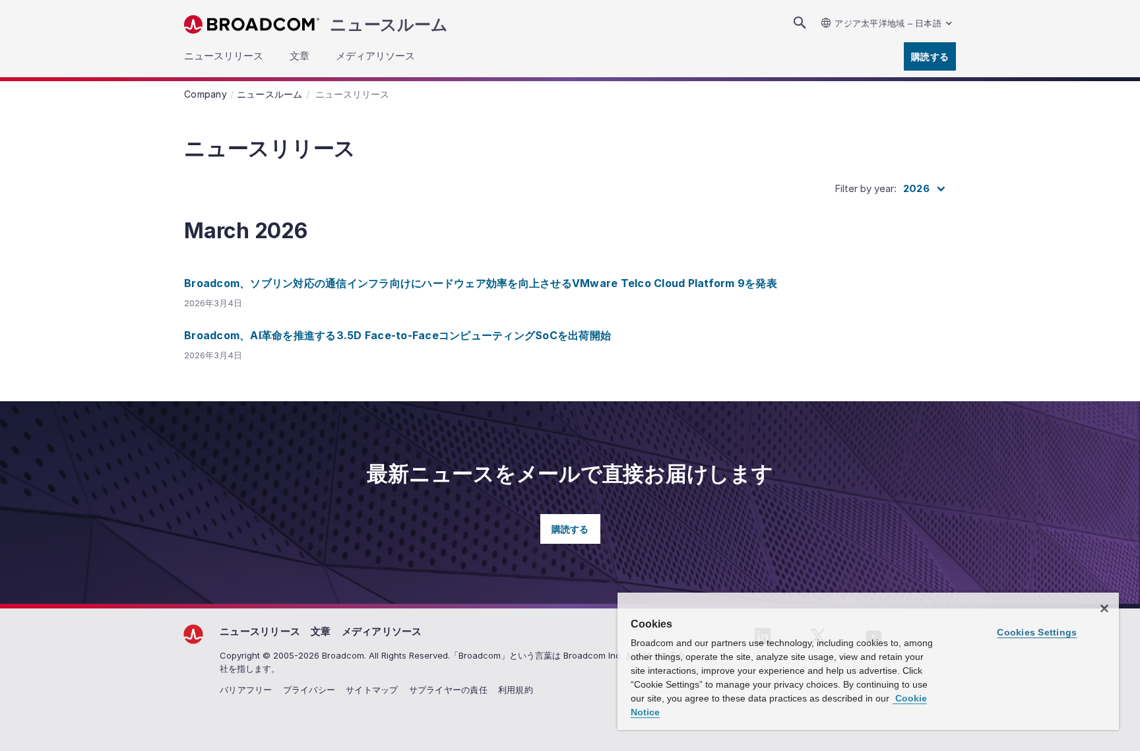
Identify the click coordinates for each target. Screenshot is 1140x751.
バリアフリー (246, 689)
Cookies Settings (1037, 632)
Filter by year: (866, 188)
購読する (930, 56)
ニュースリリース (260, 631)
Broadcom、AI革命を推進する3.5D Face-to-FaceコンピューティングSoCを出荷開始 (397, 335)
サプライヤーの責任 (448, 689)
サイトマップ (372, 689)
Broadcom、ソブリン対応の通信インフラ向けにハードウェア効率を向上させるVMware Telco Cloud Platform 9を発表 (480, 283)
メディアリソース (382, 631)
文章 (321, 631)
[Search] (799, 23)
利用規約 (515, 689)
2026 (916, 188)
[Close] (1104, 608)
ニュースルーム (388, 24)
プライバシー (309, 689)
